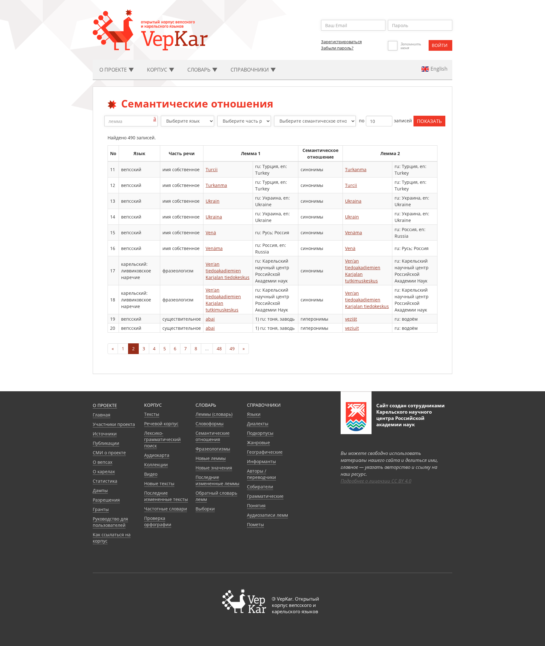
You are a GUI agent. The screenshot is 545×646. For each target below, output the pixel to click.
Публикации (106, 443)
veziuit (352, 328)
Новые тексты (159, 483)
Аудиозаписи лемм (267, 515)
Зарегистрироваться (341, 41)
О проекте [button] (113, 69)
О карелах (104, 471)
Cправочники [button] (250, 69)
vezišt (351, 319)
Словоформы (210, 424)
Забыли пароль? (337, 48)
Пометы (255, 524)
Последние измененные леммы (217, 480)
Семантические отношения (213, 436)
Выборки (205, 509)
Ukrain (213, 201)
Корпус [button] (157, 69)
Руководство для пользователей (110, 522)
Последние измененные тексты (166, 496)
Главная (101, 415)
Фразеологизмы (213, 449)
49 (232, 349)
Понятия (256, 506)
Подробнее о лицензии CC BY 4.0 (376, 481)
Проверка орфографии (157, 521)
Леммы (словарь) (214, 414)
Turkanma (355, 169)
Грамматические (265, 496)
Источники (105, 434)
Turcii (212, 169)
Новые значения (214, 468)
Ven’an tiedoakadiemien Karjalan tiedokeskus (227, 270)
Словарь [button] (199, 69)
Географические (265, 452)
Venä (211, 233)
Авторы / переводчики (261, 474)
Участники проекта (114, 424)
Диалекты (257, 424)
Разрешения (106, 500)
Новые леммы (211, 458)
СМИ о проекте (109, 453)
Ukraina (353, 201)
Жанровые (258, 442)
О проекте (105, 405)
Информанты (261, 461)
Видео (150, 474)
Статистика (105, 481)
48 (219, 349)
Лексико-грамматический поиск (162, 439)
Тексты (151, 414)
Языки (254, 414)
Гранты (101, 509)
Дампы (100, 490)
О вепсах (102, 462)
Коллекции (156, 465)
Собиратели (260, 487)
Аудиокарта (156, 455)
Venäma (353, 233)
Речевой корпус (161, 424)
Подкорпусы (260, 433)
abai (210, 319)
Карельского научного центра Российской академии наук (404, 418)
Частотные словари (165, 509)
